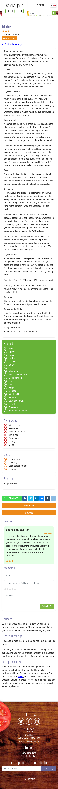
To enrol (47, 768)
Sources (29, 512)
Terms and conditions (29, 741)
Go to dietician (9, 38)
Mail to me (29, 505)
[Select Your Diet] (14, 8)
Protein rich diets (29, 756)
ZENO (32, 779)
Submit (45, 606)
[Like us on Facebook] (29, 721)
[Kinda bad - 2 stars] (7, 589)
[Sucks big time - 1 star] (5, 589)
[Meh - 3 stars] (10, 589)
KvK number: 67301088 (29, 738)
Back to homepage (13, 44)
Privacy (29, 731)
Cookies (29, 734)
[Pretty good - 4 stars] (12, 589)
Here (20, 676)
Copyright (29, 728)
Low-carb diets (29, 752)
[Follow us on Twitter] (21, 721)
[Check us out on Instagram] (37, 721)
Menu (41, 5)
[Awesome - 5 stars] (15, 589)
